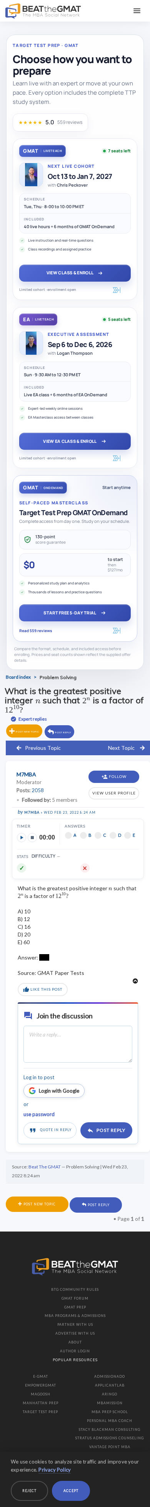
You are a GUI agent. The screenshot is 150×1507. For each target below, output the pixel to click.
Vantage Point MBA (109, 1447)
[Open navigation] (136, 11)
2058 (38, 790)
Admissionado (109, 1376)
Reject (29, 1491)
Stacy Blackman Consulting (109, 1429)
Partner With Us (75, 1324)
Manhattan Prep (40, 1403)
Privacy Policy (54, 1470)
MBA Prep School (110, 1412)
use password (39, 1114)
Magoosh (40, 1394)
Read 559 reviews (35, 630)
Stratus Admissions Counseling (109, 1438)
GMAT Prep (75, 1307)
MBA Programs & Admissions (75, 1315)
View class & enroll (70, 272)
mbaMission (110, 1403)
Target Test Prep (40, 1412)
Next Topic (121, 747)
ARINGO (109, 1394)
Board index (18, 677)
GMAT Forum (75, 1298)
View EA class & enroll (70, 441)
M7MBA (32, 812)
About (75, 1342)
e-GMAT (40, 1376)
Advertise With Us (75, 1333)
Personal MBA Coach (109, 1421)
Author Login (75, 1351)
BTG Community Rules (75, 1289)
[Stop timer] (32, 837)
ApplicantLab (110, 1385)
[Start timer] (21, 837)
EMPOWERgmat (40, 1385)
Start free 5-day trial (69, 613)
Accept (70, 1491)
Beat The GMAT (44, 1167)
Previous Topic (43, 747)
